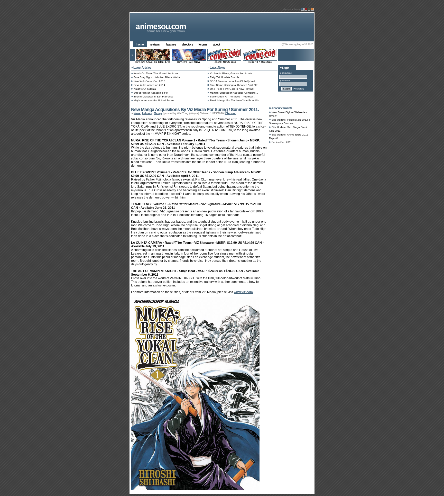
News (137, 113)
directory (187, 44)
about (216, 44)
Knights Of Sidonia (145, 88)
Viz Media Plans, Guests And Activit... (232, 73)
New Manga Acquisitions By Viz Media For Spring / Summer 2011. (195, 109)
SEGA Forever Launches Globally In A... (233, 81)
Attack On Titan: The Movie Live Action (156, 73)
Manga (158, 113)
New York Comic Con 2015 (149, 81)
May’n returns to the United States (154, 100)
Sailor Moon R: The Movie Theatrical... (232, 96)
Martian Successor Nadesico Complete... (234, 92)
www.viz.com (243, 292)
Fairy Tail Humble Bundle (224, 77)
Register (298, 88)
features (171, 44)
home (140, 44)
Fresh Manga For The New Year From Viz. (235, 100)
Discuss (230, 113)
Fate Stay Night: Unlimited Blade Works (157, 77)
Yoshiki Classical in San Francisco (153, 96)
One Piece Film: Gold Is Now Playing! (232, 88)
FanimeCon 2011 (282, 142)
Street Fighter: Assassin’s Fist (151, 92)
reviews (155, 44)
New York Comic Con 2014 (149, 85)
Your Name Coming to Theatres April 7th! (234, 85)
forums (202, 44)
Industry (147, 113)
